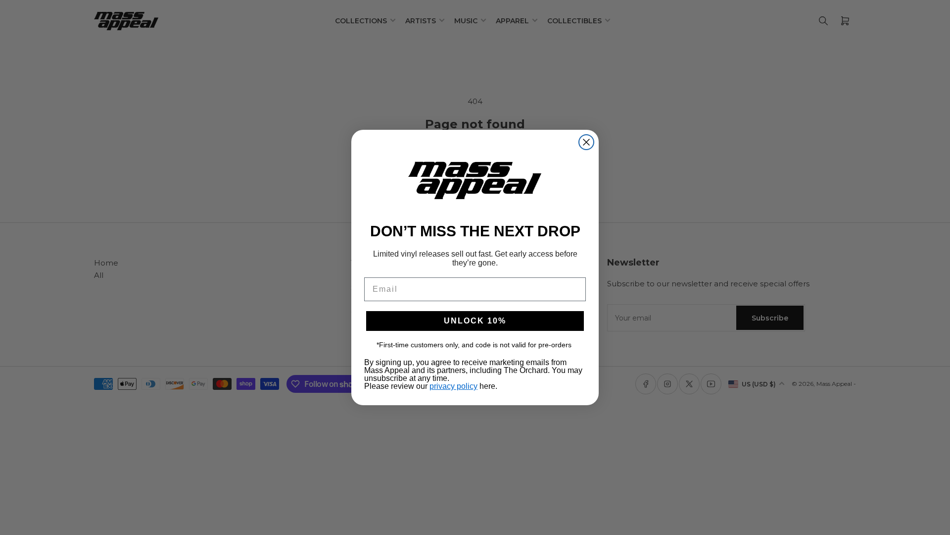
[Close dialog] (586, 142)
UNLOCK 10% (475, 321)
